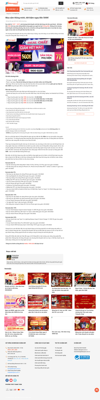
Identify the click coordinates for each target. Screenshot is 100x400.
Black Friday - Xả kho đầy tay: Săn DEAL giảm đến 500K (85, 289)
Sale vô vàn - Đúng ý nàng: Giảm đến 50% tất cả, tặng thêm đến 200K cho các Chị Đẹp (14, 334)
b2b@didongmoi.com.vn (14, 372)
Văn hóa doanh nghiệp (60, 355)
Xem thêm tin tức (80, 114)
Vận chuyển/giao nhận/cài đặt (42, 360)
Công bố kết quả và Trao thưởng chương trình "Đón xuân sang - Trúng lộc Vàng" (84, 312)
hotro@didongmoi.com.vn (14, 368)
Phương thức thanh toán (41, 365)
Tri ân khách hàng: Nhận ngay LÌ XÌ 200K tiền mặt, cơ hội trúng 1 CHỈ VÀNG (38, 334)
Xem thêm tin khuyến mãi (80, 63)
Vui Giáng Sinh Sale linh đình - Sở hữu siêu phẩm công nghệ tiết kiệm (61, 290)
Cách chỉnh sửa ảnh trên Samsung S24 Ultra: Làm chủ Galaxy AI (80, 97)
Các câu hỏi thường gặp (40, 348)
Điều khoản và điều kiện (40, 353)
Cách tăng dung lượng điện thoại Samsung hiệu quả (80, 71)
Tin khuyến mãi (15, 13)
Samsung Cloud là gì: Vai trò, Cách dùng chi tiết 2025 (80, 105)
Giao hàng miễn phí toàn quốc (42, 368)
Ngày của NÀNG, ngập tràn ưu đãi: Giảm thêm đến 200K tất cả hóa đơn (14, 312)
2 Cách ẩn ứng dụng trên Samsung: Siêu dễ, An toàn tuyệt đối (80, 88)
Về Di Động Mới (58, 353)
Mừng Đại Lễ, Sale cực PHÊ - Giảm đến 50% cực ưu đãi (61, 311)
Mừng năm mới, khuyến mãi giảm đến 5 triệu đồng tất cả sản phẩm (84, 333)
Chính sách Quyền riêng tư (41, 350)
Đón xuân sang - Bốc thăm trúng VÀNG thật (61, 332)
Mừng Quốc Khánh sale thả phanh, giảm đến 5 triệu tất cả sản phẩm (38, 311)
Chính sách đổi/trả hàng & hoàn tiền (43, 358)
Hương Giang (15, 255)
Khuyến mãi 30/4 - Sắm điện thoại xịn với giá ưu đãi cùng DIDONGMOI (80, 38)
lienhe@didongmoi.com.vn (83, 351)
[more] (97, 390)
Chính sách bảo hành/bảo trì (42, 355)
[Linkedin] (14, 259)
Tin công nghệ (58, 348)
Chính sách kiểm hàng (40, 363)
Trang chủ (8, 13)
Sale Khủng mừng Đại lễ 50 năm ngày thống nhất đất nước (80, 59)
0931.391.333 (79, 3)
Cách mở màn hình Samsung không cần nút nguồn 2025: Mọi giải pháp (79, 79)
